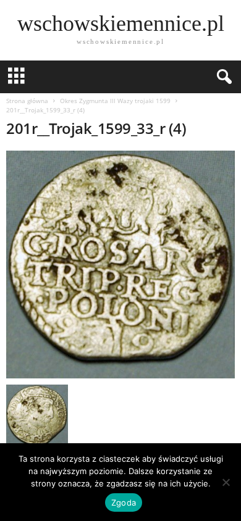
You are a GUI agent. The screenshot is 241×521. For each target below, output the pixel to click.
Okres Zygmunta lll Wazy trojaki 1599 (115, 100)
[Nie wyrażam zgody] (225, 482)
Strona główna (27, 100)
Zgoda (123, 502)
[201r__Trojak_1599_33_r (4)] (120, 264)
